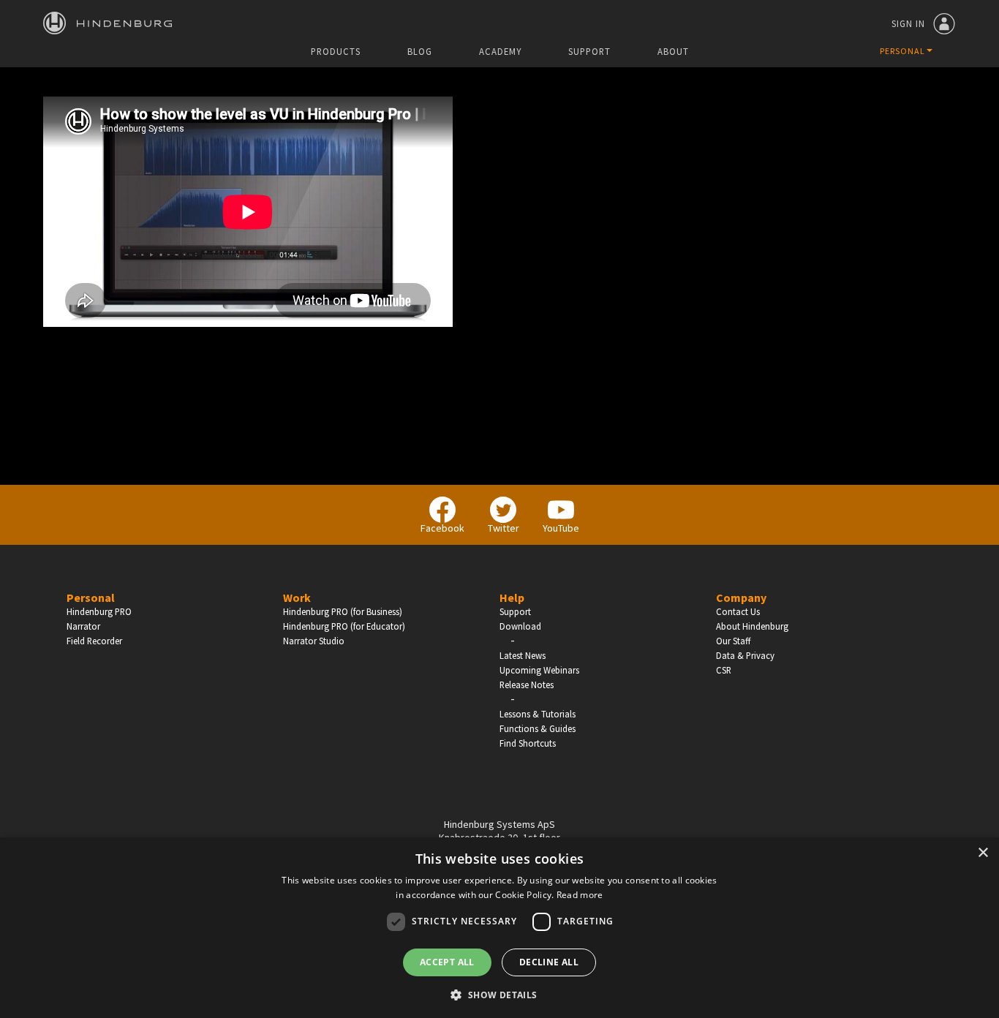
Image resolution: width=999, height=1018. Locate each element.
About (673, 51)
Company (741, 597)
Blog (419, 51)
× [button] (982, 853)
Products (336, 51)
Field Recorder (94, 640)
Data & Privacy (745, 655)
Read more (580, 895)
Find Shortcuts (527, 743)
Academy (500, 51)
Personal (91, 597)
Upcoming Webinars (539, 670)
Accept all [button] (447, 962)
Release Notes (526, 684)
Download (520, 626)
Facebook (442, 528)
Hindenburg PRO (99, 611)
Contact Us (738, 611)
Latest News (522, 655)
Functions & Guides (537, 728)
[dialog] (499, 927)
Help (511, 597)
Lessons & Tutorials (537, 714)
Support (589, 51)
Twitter (503, 528)
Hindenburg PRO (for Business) (342, 611)
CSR (723, 670)
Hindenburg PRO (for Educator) (344, 626)
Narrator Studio (313, 640)
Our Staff (733, 640)
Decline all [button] (548, 962)
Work (297, 597)
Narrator (83, 626)
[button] (499, 993)
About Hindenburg (752, 626)
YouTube (561, 528)
